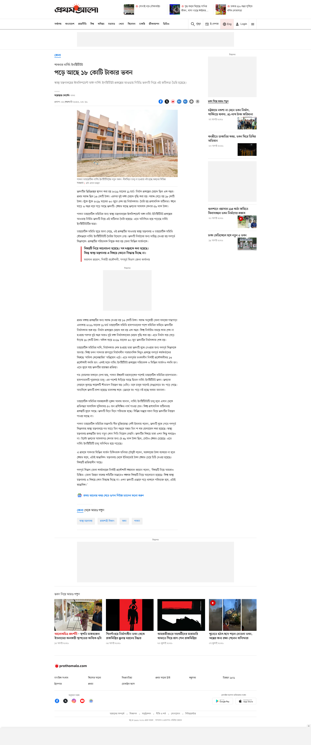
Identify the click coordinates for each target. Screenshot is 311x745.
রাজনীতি (82, 24)
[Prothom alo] (76, 9)
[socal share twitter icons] (167, 103)
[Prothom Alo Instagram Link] (75, 701)
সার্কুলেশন (146, 713)
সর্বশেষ (58, 24)
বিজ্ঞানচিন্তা (127, 678)
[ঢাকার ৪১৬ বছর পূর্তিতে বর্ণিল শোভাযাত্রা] (221, 9)
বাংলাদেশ (69, 24)
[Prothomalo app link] (222, 701)
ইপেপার (58, 684)
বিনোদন (131, 24)
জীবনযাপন (154, 24)
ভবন (124, 521)
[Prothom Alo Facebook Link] (58, 701)
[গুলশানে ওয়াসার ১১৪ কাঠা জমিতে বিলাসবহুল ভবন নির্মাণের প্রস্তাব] (247, 222)
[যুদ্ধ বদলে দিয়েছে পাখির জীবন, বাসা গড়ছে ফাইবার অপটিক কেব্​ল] (175, 9)
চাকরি (142, 24)
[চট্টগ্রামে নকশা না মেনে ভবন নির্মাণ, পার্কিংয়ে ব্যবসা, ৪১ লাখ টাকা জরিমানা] (247, 123)
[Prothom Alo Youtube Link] (84, 701)
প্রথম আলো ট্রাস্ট (163, 678)
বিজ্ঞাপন (133, 713)
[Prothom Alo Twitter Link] (67, 701)
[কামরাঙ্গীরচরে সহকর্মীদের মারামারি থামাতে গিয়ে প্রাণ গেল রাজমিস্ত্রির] (181, 615)
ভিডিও (166, 24)
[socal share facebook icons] (161, 103)
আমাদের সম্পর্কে (117, 713)
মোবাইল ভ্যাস (128, 684)
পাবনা (137, 521)
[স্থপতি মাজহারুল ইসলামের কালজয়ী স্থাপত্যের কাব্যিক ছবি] (78, 615)
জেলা (57, 55)
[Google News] (91, 701)
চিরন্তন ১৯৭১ (229, 678)
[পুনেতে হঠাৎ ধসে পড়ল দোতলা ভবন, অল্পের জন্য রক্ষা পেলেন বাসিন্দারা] (233, 615)
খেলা (121, 24)
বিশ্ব (92, 24)
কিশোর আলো (94, 678)
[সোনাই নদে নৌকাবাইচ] (129, 9)
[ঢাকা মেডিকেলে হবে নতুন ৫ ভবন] (247, 244)
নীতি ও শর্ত (161, 713)
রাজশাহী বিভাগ (107, 521)
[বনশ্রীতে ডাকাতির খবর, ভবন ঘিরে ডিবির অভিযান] (247, 149)
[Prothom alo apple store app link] (246, 701)
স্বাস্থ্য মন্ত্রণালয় (86, 521)
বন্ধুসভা (192, 678)
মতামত (111, 24)
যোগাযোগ (175, 713)
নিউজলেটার (190, 713)
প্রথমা (90, 684)
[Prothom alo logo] (70, 667)
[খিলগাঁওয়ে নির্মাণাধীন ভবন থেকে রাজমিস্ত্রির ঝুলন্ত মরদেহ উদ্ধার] (130, 615)
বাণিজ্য (101, 24)
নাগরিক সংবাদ (61, 678)
